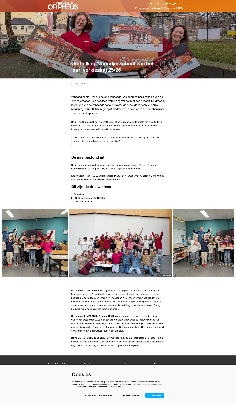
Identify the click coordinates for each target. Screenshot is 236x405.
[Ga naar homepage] (63, 6)
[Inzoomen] (70, 275)
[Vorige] (224, 283)
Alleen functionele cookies (98, 395)
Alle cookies (154, 395)
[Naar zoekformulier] (181, 3)
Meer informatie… (118, 387)
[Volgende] (231, 283)
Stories (149, 3)
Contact (158, 3)
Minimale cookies (130, 395)
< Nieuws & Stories (81, 84)
